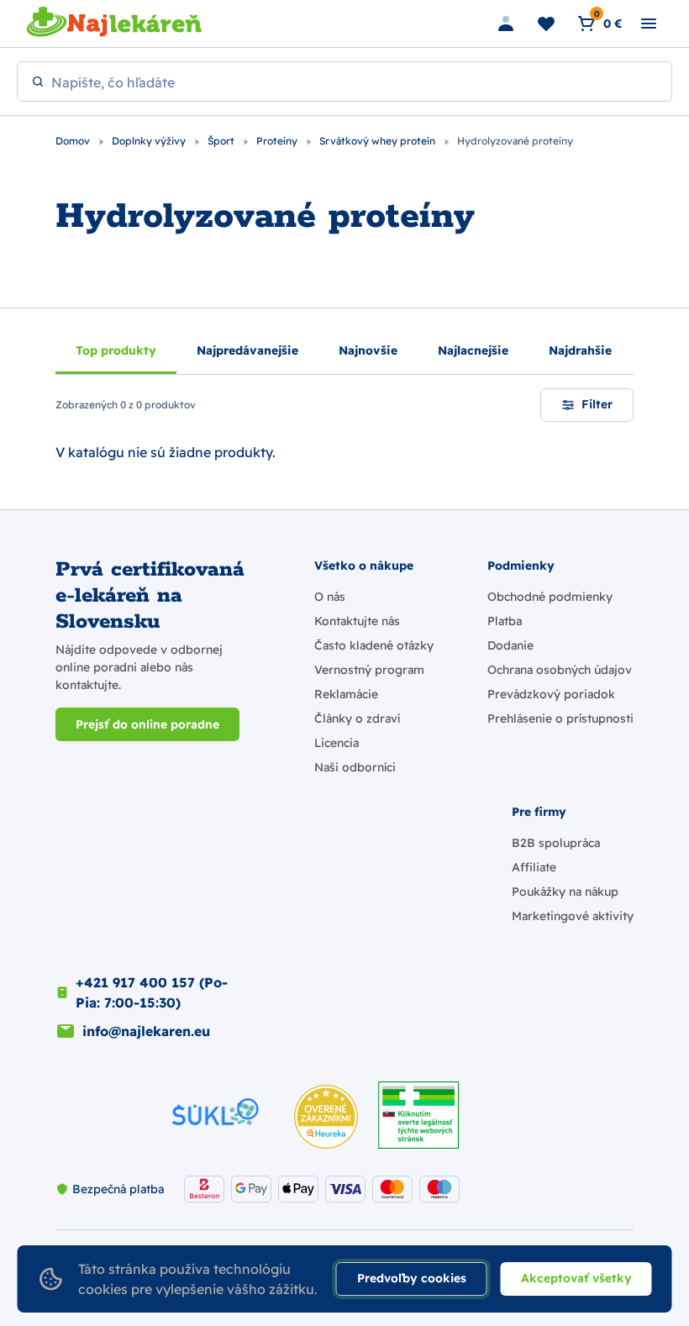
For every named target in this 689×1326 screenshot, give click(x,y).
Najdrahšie (580, 350)
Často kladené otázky (374, 645)
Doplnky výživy (150, 140)
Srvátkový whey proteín (378, 140)
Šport (222, 140)
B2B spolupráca (556, 842)
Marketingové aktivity (573, 915)
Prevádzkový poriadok (551, 694)
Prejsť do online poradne (147, 724)
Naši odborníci (355, 767)
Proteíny (278, 140)
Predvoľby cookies (411, 1278)
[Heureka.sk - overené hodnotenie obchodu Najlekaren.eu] (326, 1117)
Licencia (336, 742)
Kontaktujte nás (357, 621)
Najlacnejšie (473, 350)
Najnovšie (368, 350)
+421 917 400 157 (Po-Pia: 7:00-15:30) (152, 992)
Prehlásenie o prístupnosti (560, 718)
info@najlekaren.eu (146, 1031)
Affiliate (534, 867)
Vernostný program (369, 669)
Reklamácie (346, 694)
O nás (329, 596)
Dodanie (510, 645)
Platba (504, 621)
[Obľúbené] (546, 23)
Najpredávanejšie (247, 350)
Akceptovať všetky (576, 1278)
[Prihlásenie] (506, 23)
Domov (73, 140)
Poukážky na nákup (565, 891)
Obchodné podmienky (550, 596)
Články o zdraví (357, 718)
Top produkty (116, 350)
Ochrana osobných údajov (559, 669)
